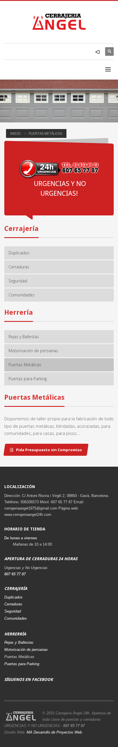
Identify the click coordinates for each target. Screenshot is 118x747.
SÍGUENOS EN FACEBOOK (28, 679)
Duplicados (13, 597)
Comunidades (15, 618)
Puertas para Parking (21, 664)
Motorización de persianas (26, 649)
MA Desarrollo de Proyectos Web (54, 732)
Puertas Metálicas (19, 657)
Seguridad (12, 611)
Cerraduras (13, 604)
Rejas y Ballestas (19, 642)
